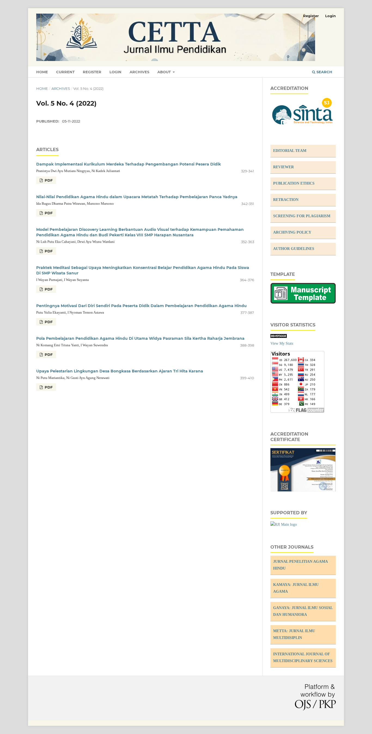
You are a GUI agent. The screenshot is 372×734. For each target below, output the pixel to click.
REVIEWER (283, 167)
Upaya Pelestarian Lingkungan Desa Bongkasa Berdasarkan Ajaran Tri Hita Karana (119, 371)
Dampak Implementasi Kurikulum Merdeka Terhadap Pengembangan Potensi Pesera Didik (128, 164)
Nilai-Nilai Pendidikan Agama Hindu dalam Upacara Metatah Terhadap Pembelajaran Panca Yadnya (136, 196)
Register (92, 72)
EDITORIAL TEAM (289, 151)
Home (42, 72)
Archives (139, 72)
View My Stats (281, 343)
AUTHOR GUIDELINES (293, 249)
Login (115, 72)
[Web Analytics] (278, 337)
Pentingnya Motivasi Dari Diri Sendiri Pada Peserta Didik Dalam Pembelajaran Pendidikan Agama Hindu (141, 305)
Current (65, 72)
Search (323, 72)
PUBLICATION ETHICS (294, 183)
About (164, 72)
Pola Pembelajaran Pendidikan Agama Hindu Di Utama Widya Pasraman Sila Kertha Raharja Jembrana (140, 338)
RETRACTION (285, 200)
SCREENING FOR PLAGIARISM (301, 216)
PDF (48, 180)
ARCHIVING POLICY (292, 232)
